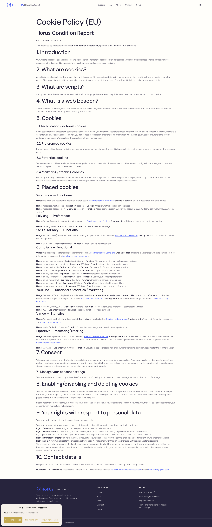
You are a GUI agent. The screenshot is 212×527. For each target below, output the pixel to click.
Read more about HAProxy (126, 235)
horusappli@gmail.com (158, 469)
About (118, 5)
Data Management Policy (149, 496)
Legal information (146, 500)
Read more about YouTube (92, 298)
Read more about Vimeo (116, 319)
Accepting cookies (13, 520)
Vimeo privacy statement (51, 322)
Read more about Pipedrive (96, 336)
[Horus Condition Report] (24, 4)
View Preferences (50, 520)
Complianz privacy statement (75, 256)
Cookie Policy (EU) (147, 492)
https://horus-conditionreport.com (126, 469)
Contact (128, 5)
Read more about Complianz (102, 252)
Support (101, 5)
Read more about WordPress (101, 200)
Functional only (31, 520)
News (138, 5)
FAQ (110, 5)
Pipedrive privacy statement (48, 342)
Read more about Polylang (98, 221)
